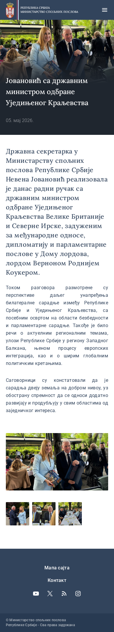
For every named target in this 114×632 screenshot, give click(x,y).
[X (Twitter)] (49, 593)
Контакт (57, 580)
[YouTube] (35, 593)
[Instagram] (78, 593)
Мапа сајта (57, 568)
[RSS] (64, 593)
